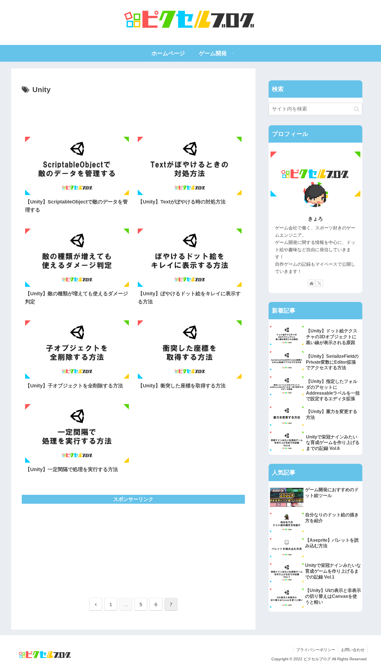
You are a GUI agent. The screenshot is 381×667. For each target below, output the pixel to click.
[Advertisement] (133, 111)
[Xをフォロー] (319, 283)
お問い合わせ (353, 649)
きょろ (315, 219)
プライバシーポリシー (315, 649)
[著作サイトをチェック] (311, 283)
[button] (356, 109)
